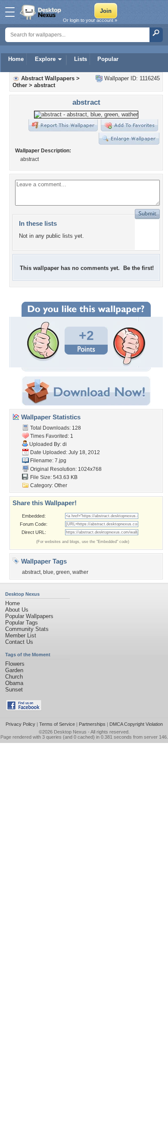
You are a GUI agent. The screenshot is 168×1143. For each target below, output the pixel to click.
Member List (20, 635)
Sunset (14, 689)
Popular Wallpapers (29, 616)
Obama (14, 683)
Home (16, 59)
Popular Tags (21, 622)
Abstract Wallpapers (48, 78)
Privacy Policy (20, 724)
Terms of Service (57, 724)
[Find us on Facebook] (23, 709)
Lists (80, 59)
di (64, 444)
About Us (16, 609)
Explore (45, 59)
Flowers (15, 664)
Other (19, 85)
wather (80, 572)
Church (14, 676)
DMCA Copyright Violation (136, 724)
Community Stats (27, 629)
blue (48, 572)
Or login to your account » (90, 20)
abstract (44, 85)
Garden (14, 670)
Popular (107, 59)
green (63, 572)
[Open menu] (10, 12)
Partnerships (92, 724)
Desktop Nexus (70, 731)
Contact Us (19, 642)
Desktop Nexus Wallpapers (41, 12)
